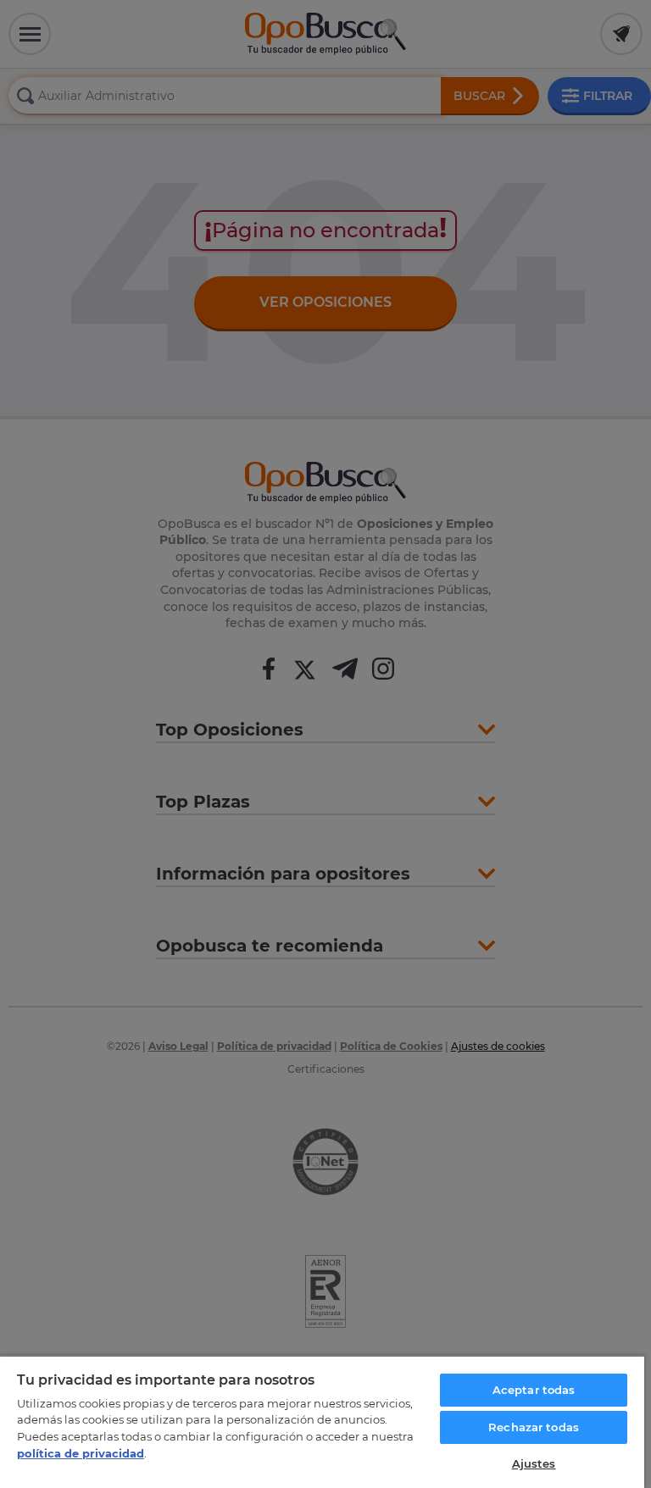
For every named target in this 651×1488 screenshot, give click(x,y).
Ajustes (534, 1463)
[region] (322, 1421)
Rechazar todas (533, 1427)
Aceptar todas (534, 1389)
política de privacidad (80, 1453)
